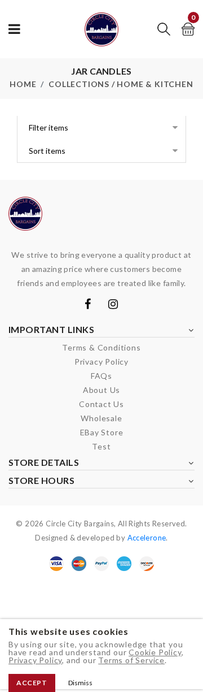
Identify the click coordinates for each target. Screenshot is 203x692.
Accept (31, 682)
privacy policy (101, 361)
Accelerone (146, 537)
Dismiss (80, 682)
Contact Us (101, 404)
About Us (101, 390)
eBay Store (101, 432)
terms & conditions (101, 347)
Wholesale (101, 418)
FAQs (101, 375)
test (101, 446)
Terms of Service (131, 660)
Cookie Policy (155, 652)
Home (23, 84)
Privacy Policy (35, 660)
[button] (163, 29)
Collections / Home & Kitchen (120, 84)
